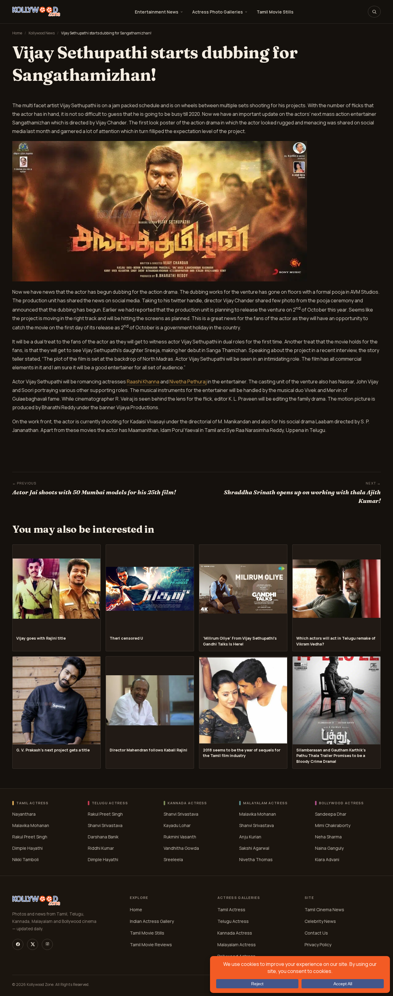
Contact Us (316, 933)
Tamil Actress (231, 909)
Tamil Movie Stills (275, 12)
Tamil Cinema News (324, 909)
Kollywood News (42, 33)
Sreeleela (173, 859)
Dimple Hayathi (27, 848)
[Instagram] (47, 944)
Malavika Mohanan (30, 825)
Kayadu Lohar (177, 825)
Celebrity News (320, 921)
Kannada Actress (234, 933)
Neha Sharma (328, 837)
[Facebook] (17, 944)
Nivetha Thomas (256, 859)
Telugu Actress (233, 921)
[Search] (374, 12)
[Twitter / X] (32, 944)
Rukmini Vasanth (180, 837)
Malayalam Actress (236, 944)
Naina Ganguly (329, 848)
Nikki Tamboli (25, 859)
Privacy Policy (318, 944)
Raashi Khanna (143, 381)
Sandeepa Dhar (330, 814)
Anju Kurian (250, 837)
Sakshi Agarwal (254, 848)
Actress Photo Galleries (217, 12)
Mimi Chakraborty (332, 825)
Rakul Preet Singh (29, 837)
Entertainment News (156, 12)
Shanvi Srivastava (105, 825)
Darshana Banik (103, 837)
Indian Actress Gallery (152, 921)
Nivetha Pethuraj (188, 381)
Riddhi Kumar (101, 848)
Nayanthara (24, 814)
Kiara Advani (327, 859)
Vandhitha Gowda (181, 848)
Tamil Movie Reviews (151, 944)
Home (17, 33)
